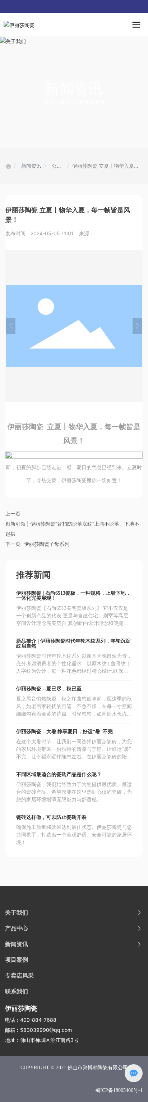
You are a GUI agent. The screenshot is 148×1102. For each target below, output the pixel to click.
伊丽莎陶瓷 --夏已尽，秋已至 (49, 688)
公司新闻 (57, 166)
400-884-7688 (38, 1020)
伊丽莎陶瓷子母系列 (46, 544)
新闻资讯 (31, 166)
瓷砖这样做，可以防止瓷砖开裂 (51, 817)
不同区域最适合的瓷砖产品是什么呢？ (59, 774)
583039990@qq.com (46, 1030)
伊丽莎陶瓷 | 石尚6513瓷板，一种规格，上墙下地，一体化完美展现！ (73, 595)
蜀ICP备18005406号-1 (119, 1090)
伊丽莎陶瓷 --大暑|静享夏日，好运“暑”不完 (64, 731)
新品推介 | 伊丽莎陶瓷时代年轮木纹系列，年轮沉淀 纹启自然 (73, 643)
